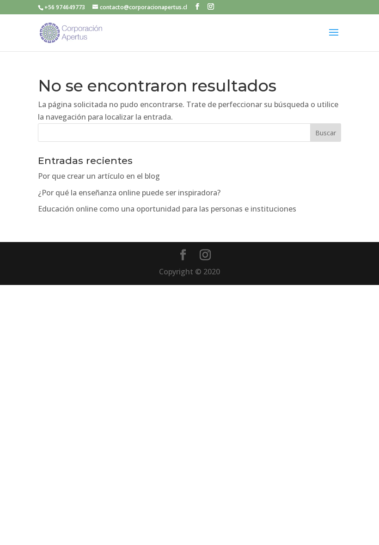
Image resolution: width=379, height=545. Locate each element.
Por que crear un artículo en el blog (99, 176)
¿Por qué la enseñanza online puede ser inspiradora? (129, 193)
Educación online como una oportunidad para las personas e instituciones (167, 209)
